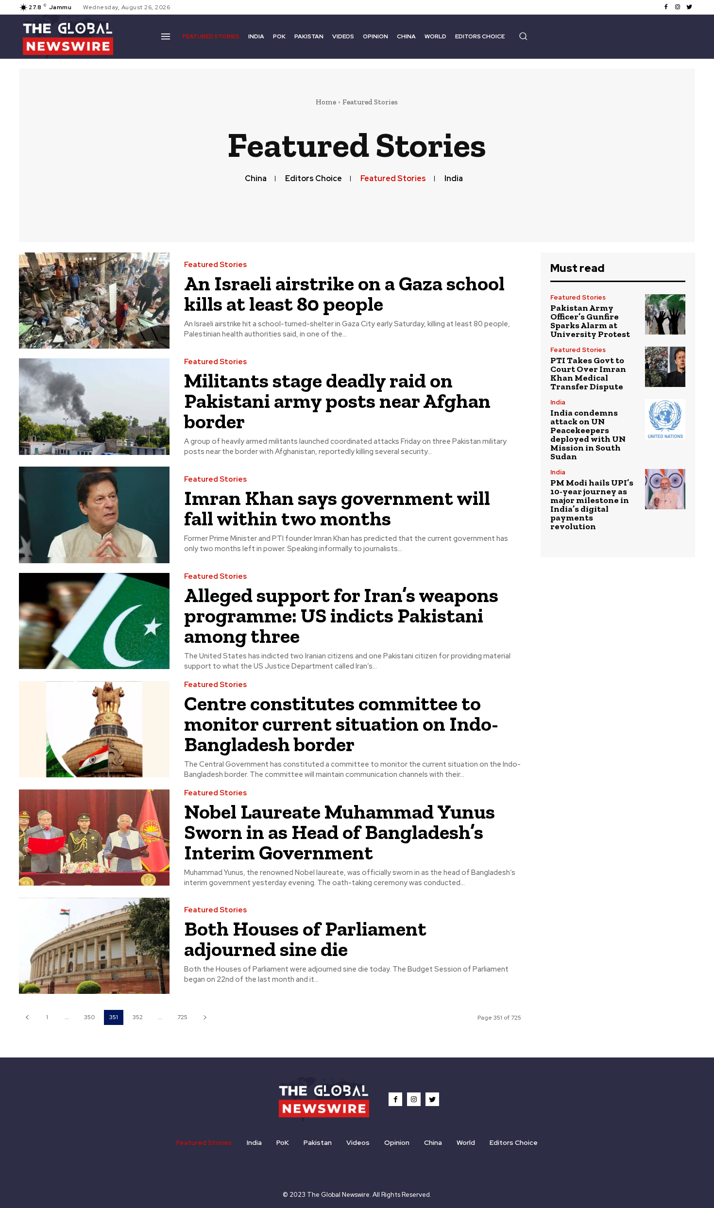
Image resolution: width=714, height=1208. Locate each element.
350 (89, 1017)
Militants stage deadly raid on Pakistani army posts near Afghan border (337, 401)
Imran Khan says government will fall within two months (337, 508)
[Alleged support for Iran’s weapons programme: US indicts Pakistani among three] (94, 621)
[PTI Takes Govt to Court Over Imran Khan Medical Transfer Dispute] (665, 367)
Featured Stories (393, 178)
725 (182, 1017)
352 (138, 1017)
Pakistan (318, 1142)
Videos (358, 1142)
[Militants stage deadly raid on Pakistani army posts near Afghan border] (94, 406)
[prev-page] (27, 1017)
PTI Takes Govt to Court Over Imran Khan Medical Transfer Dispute (588, 373)
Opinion (396, 1142)
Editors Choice (313, 178)
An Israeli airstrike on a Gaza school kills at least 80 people (344, 293)
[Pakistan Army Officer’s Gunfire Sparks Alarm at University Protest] (665, 314)
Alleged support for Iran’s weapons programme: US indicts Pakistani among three (341, 615)
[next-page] (205, 1017)
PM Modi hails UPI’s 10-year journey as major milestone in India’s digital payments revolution (591, 504)
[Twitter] (689, 7)
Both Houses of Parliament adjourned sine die (305, 938)
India (453, 178)
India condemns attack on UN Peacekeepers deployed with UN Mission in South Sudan (588, 434)
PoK (282, 1142)
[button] (523, 36)
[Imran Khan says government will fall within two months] (94, 515)
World (466, 1142)
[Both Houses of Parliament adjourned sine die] (94, 946)
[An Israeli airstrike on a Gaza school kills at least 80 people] (94, 300)
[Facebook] (666, 7)
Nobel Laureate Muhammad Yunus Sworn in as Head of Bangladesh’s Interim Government (339, 832)
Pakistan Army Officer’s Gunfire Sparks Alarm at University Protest (590, 320)
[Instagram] (677, 7)
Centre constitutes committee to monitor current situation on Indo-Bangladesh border (341, 723)
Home (326, 102)
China (256, 178)
